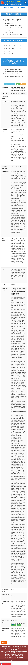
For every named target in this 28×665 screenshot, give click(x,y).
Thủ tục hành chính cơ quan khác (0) (14, 76)
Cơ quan (23, 7)
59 (20, 51)
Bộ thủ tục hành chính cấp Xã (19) (13, 34)
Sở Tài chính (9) (9, 32)
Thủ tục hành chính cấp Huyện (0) (13, 71)
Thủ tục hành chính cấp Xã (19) (12, 74)
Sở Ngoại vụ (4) (9, 23)
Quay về (4, 642)
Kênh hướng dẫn (9, 7)
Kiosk (17, 7)
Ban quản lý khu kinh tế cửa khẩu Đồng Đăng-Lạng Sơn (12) (13, 20)
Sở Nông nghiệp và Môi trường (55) (13, 25)
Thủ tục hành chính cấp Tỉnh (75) (13, 69)
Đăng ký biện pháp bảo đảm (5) (14, 27)
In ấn (19, 624)
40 (20, 48)
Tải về (14, 624)
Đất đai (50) (9, 30)
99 (20, 54)
